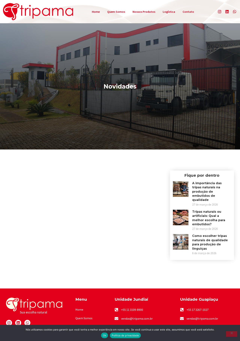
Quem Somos (116, 12)
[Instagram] (219, 12)
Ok (104, 335)
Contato (188, 12)
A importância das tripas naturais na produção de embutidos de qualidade (207, 191)
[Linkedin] (227, 12)
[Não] (231, 334)
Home (96, 12)
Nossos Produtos (144, 12)
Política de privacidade (125, 335)
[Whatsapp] (234, 12)
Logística (169, 12)
